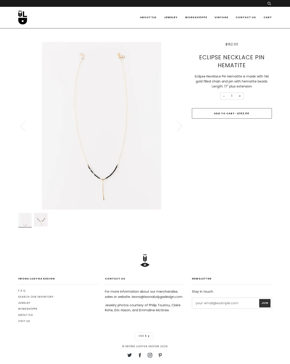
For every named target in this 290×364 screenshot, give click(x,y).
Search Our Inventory (36, 297)
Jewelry (171, 17)
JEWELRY (24, 303)
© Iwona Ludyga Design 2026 (145, 346)
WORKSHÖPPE (196, 17)
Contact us (246, 17)
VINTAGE (221, 17)
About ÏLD (148, 17)
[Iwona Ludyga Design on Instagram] (150, 356)
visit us (24, 321)
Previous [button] (26, 126)
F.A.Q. (22, 290)
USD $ (143, 336)
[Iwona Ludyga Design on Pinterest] (160, 356)
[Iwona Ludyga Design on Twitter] (129, 356)
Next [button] (177, 126)
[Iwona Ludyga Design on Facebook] (140, 356)
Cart (267, 17)
